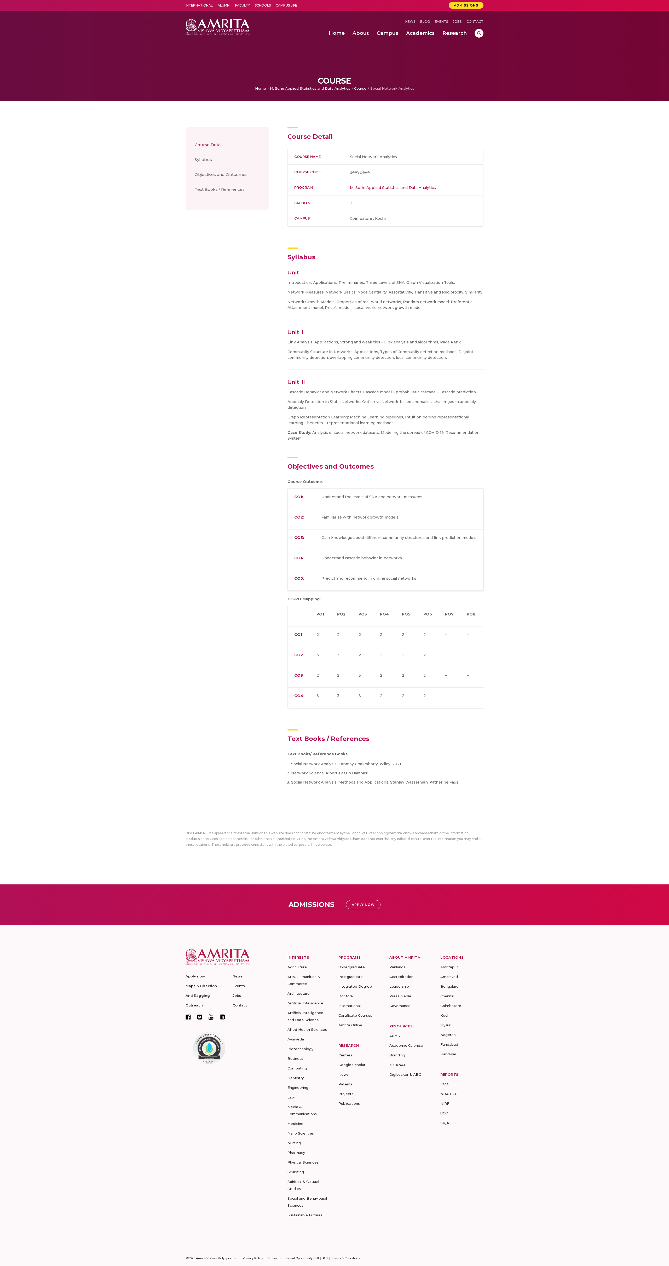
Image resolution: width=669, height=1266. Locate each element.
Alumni (224, 5)
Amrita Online (350, 1025)
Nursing (294, 1143)
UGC (444, 1113)
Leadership (399, 986)
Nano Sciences (300, 1133)
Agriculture (297, 967)
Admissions (466, 5)
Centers (345, 1055)
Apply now (195, 976)
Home (260, 88)
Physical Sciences (303, 1162)
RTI (325, 1258)
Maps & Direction (201, 986)
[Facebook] (188, 1017)
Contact (474, 22)
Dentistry (295, 1078)
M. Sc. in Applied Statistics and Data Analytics (310, 88)
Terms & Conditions (346, 1258)
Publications (349, 1103)
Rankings (397, 967)
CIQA (444, 1123)
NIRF (444, 1103)
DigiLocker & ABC (405, 1074)
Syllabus (203, 159)
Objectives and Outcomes (221, 174)
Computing (297, 1068)
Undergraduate (351, 967)
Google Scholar (351, 1065)
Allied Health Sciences (307, 1029)
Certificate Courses (355, 1015)
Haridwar (448, 1054)
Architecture (298, 993)
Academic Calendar (406, 1045)
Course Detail (209, 144)
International (199, 5)
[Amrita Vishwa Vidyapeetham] (218, 26)
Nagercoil (448, 1035)
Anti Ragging (198, 995)
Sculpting (295, 1172)
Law (291, 1097)
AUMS (394, 1036)
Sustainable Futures (304, 1215)
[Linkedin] (222, 1017)
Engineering (297, 1087)
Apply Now (363, 905)
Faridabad (449, 1044)
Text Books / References (220, 189)
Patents (345, 1084)
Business (295, 1058)
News (410, 22)
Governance (400, 1006)
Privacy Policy (253, 1258)
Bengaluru (449, 986)
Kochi (445, 1015)
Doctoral (346, 996)
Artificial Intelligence (305, 1003)
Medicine (295, 1123)
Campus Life (286, 5)
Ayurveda (295, 1039)
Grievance (274, 1258)
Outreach (194, 1005)
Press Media (400, 996)
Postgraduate (350, 977)
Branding (397, 1055)
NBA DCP (449, 1094)
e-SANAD (398, 1065)
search (479, 33)
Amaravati (449, 977)
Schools (263, 5)
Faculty (242, 5)
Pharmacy (296, 1152)
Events (441, 22)
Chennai (447, 996)
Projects (345, 1094)
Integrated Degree (355, 986)
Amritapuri (449, 967)
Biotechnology (300, 1049)
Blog (425, 22)
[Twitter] (199, 1017)
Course (360, 88)
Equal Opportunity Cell (302, 1258)
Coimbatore (450, 1006)
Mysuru (446, 1025)
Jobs (457, 22)
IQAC (444, 1084)
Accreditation (401, 977)
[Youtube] (211, 1017)
